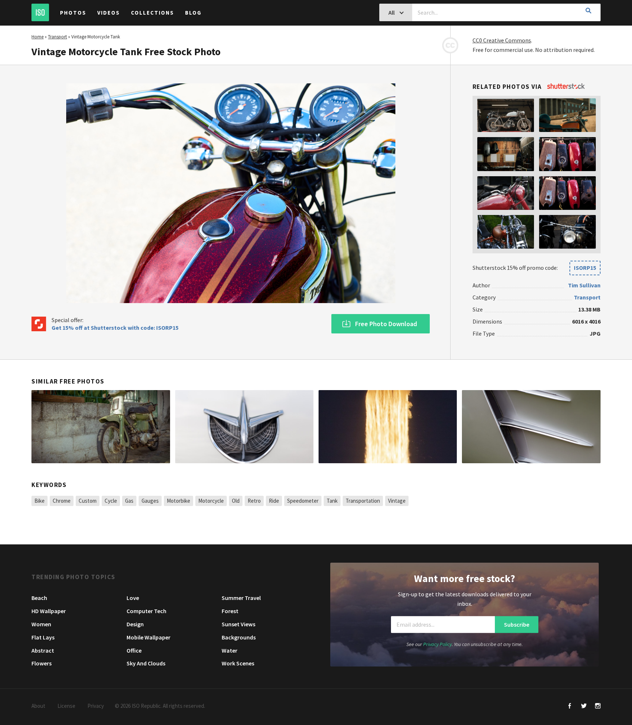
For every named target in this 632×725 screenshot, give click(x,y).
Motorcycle (211, 500)
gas (129, 500)
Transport (57, 37)
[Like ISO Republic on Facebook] (570, 706)
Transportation (363, 500)
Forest (230, 611)
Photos (73, 12)
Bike (39, 500)
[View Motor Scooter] (100, 426)
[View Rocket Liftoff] (388, 426)
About (38, 705)
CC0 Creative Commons (502, 40)
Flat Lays (42, 637)
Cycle (111, 500)
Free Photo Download (386, 324)
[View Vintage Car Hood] (244, 426)
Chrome (62, 500)
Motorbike (178, 500)
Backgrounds (239, 637)
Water (229, 650)
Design (135, 624)
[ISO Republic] (40, 12)
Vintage (397, 500)
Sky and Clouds (146, 663)
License (66, 705)
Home (37, 37)
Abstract (42, 650)
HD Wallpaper (48, 611)
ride (274, 500)
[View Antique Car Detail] (531, 426)
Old (236, 500)
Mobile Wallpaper (148, 637)
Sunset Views (238, 624)
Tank (332, 500)
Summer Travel (241, 597)
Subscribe (516, 624)
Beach (39, 597)
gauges (150, 500)
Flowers (41, 663)
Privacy (95, 705)
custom (88, 500)
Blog (193, 12)
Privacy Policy (437, 644)
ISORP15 (585, 267)
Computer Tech (146, 611)
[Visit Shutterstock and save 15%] (566, 87)
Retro (254, 500)
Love (133, 597)
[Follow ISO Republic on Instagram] (598, 706)
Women (41, 624)
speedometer (303, 500)
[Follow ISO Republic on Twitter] (584, 706)
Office (134, 650)
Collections (152, 12)
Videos (108, 12)
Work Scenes (238, 663)
